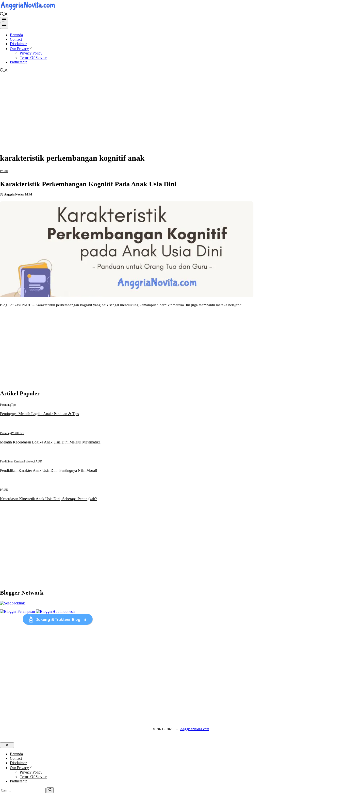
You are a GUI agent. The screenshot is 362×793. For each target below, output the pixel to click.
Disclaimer (18, 44)
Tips (13, 404)
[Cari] (50, 790)
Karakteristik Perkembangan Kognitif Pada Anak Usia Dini (88, 184)
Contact (16, 39)
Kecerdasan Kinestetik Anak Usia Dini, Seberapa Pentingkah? (48, 499)
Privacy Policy (31, 53)
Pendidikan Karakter (12, 461)
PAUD (4, 171)
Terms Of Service (33, 57)
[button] (4, 15)
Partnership (18, 62)
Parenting (5, 404)
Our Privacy (19, 49)
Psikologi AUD (33, 461)
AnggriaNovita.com (194, 729)
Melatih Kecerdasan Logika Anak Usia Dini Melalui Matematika (50, 442)
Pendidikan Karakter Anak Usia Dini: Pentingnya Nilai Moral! (48, 470)
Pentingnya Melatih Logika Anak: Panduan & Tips (39, 414)
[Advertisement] (181, 113)
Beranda (16, 35)
